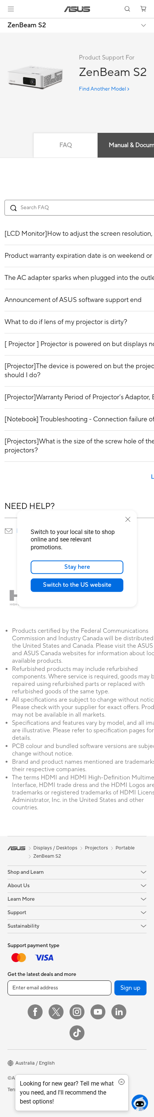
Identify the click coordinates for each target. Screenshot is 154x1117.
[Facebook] (35, 1011)
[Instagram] (77, 1011)
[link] (77, 9)
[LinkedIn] (118, 1011)
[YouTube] (97, 1011)
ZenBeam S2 (26, 25)
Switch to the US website (77, 585)
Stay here (77, 567)
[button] (10, 9)
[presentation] (8, 531)
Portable (125, 848)
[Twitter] (56, 1011)
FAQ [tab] (65, 145)
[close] (128, 519)
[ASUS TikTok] (77, 1032)
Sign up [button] (130, 988)
